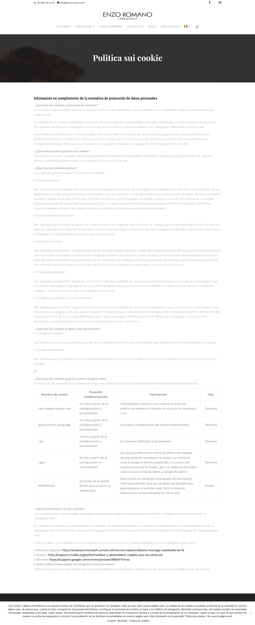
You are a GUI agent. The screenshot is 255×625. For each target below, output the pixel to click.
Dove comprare (110, 26)
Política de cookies (139, 620)
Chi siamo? (63, 26)
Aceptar (111, 620)
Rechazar (123, 620)
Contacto (134, 26)
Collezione (83, 26)
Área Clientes (170, 26)
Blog (152, 26)
